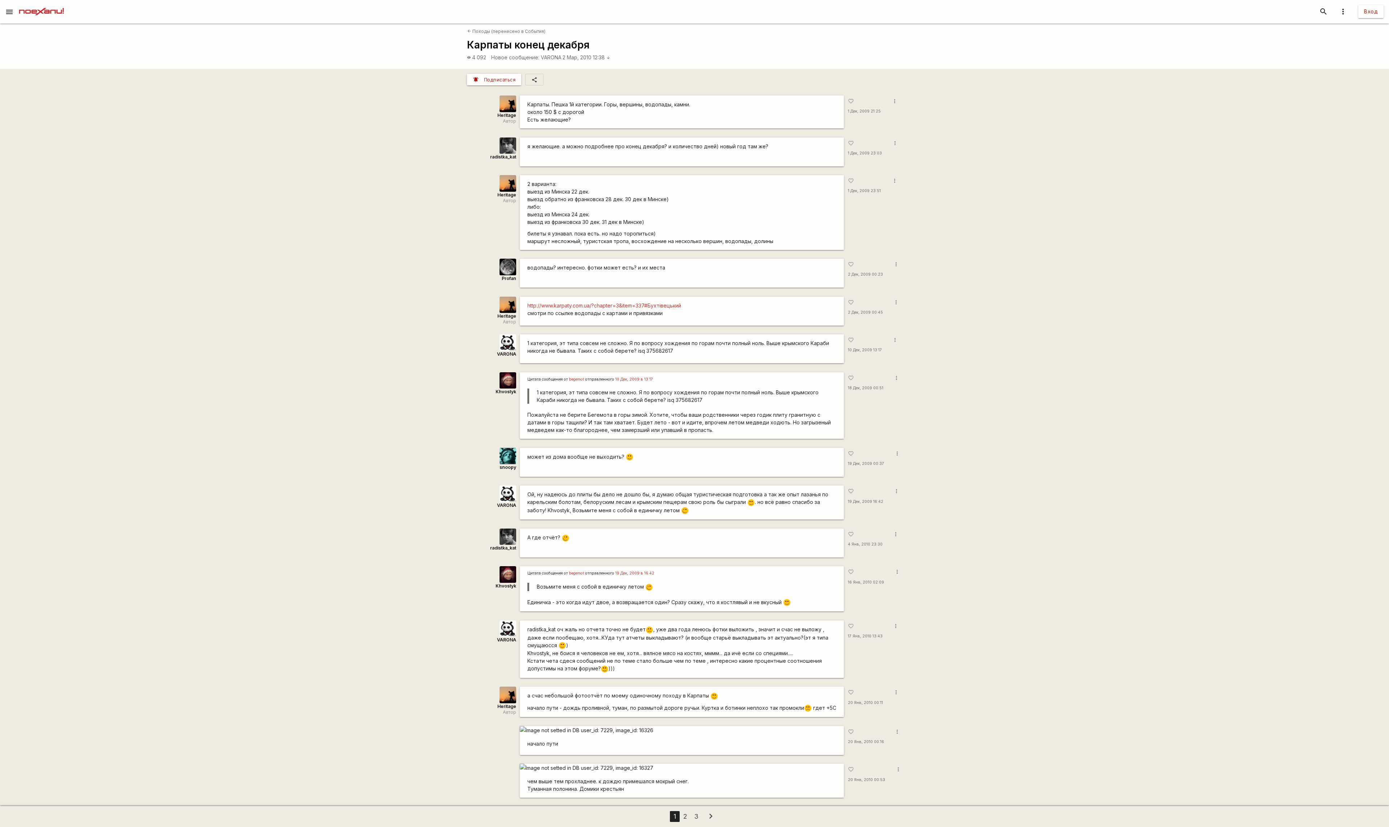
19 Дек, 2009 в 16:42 (634, 573)
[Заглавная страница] (41, 5)
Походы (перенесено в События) (506, 31)
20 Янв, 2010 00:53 (866, 779)
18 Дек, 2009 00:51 (865, 388)
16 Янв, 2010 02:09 (866, 582)
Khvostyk (506, 391)
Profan (509, 278)
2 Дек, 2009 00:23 (865, 274)
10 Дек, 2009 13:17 (865, 350)
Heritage (506, 115)
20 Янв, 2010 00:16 (866, 741)
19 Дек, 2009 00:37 (866, 463)
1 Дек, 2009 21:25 (864, 111)
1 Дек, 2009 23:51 (864, 190)
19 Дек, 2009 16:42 (865, 501)
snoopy (508, 467)
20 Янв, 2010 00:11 (865, 702)
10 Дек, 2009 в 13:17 (634, 379)
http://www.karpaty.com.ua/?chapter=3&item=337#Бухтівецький (604, 305)
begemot (576, 379)
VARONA (551, 57)
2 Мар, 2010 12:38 (586, 57)
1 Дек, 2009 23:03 (865, 153)
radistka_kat (503, 157)
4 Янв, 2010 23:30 (865, 544)
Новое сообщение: (515, 57)
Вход (1371, 11)
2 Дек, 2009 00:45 (865, 312)
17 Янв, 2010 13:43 (865, 636)
